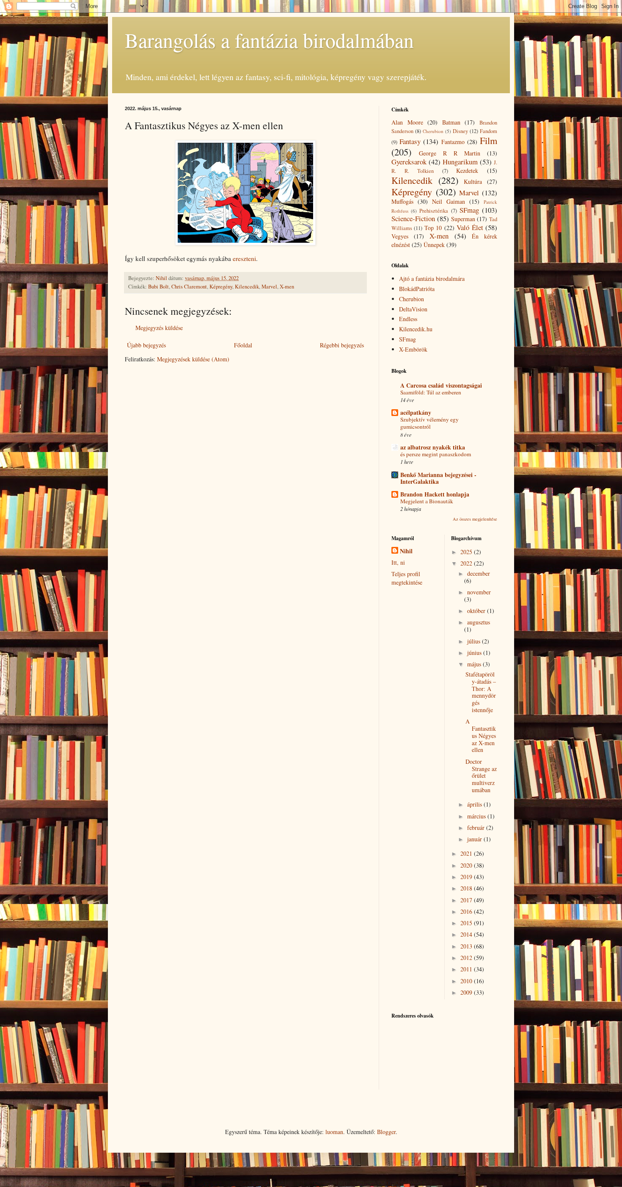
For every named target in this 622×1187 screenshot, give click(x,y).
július (474, 641)
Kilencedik (247, 286)
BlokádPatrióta (417, 289)
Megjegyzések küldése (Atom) (193, 359)
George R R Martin (449, 153)
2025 (467, 552)
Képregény (220, 286)
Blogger (386, 1132)
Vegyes (399, 236)
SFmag (469, 210)
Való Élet (470, 227)
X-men (287, 286)
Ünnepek (434, 245)
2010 (467, 981)
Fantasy (410, 141)
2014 (467, 934)
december (478, 573)
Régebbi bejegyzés (342, 345)
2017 (467, 900)
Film (488, 140)
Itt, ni (398, 562)
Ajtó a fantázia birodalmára (432, 279)
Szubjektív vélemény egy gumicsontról (429, 423)
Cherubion (433, 131)
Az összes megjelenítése (475, 519)
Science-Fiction (413, 218)
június (475, 653)
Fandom (488, 131)
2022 (467, 563)
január (475, 839)
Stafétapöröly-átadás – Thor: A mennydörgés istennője (480, 692)
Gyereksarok (409, 161)
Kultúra (473, 181)
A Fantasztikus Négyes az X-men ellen (480, 735)
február (476, 828)
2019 (467, 877)
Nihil (406, 551)
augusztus (478, 622)
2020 (467, 865)
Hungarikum (460, 161)
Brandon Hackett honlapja (434, 494)
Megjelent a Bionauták (426, 501)
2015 (467, 923)
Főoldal (243, 345)
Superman (463, 219)
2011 (467, 969)
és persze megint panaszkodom (435, 454)
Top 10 (433, 228)
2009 (467, 992)
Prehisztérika (433, 210)
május (475, 664)
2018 (467, 888)
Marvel (269, 286)
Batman (451, 122)
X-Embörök (413, 349)
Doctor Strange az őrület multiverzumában (481, 775)
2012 (467, 958)
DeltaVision (413, 309)
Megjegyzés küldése (159, 328)
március (477, 816)
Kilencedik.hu (415, 329)
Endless (408, 319)
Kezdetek (467, 170)
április (475, 804)
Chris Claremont (189, 286)
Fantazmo (453, 142)
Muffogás (402, 201)
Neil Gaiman (448, 201)
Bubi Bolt (158, 286)
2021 (467, 853)
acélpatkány (415, 412)
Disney (460, 131)
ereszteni (244, 258)
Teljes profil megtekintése (406, 578)
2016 (467, 911)
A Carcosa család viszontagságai (441, 385)
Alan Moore (407, 122)
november (479, 592)
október (477, 611)
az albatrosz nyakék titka (432, 447)
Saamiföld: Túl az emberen (430, 392)
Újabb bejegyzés (146, 345)
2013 (467, 946)
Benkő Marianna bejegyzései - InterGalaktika (438, 478)
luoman (334, 1132)
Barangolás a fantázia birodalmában (269, 39)
